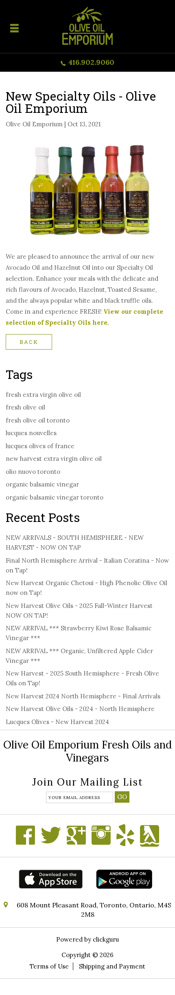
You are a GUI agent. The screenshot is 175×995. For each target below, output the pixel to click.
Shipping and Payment (112, 966)
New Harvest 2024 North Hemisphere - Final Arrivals (83, 696)
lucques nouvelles (31, 433)
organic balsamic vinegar (42, 484)
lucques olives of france (40, 446)
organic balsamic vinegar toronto (54, 497)
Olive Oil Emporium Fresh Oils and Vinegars (87, 751)
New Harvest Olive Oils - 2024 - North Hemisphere (80, 709)
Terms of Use (49, 966)
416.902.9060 (91, 62)
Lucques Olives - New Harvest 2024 (57, 722)
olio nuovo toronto (33, 471)
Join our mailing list (87, 782)
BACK (29, 342)
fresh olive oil (25, 407)
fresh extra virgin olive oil (43, 394)
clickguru (106, 939)
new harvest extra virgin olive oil (54, 458)
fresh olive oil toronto (38, 420)
